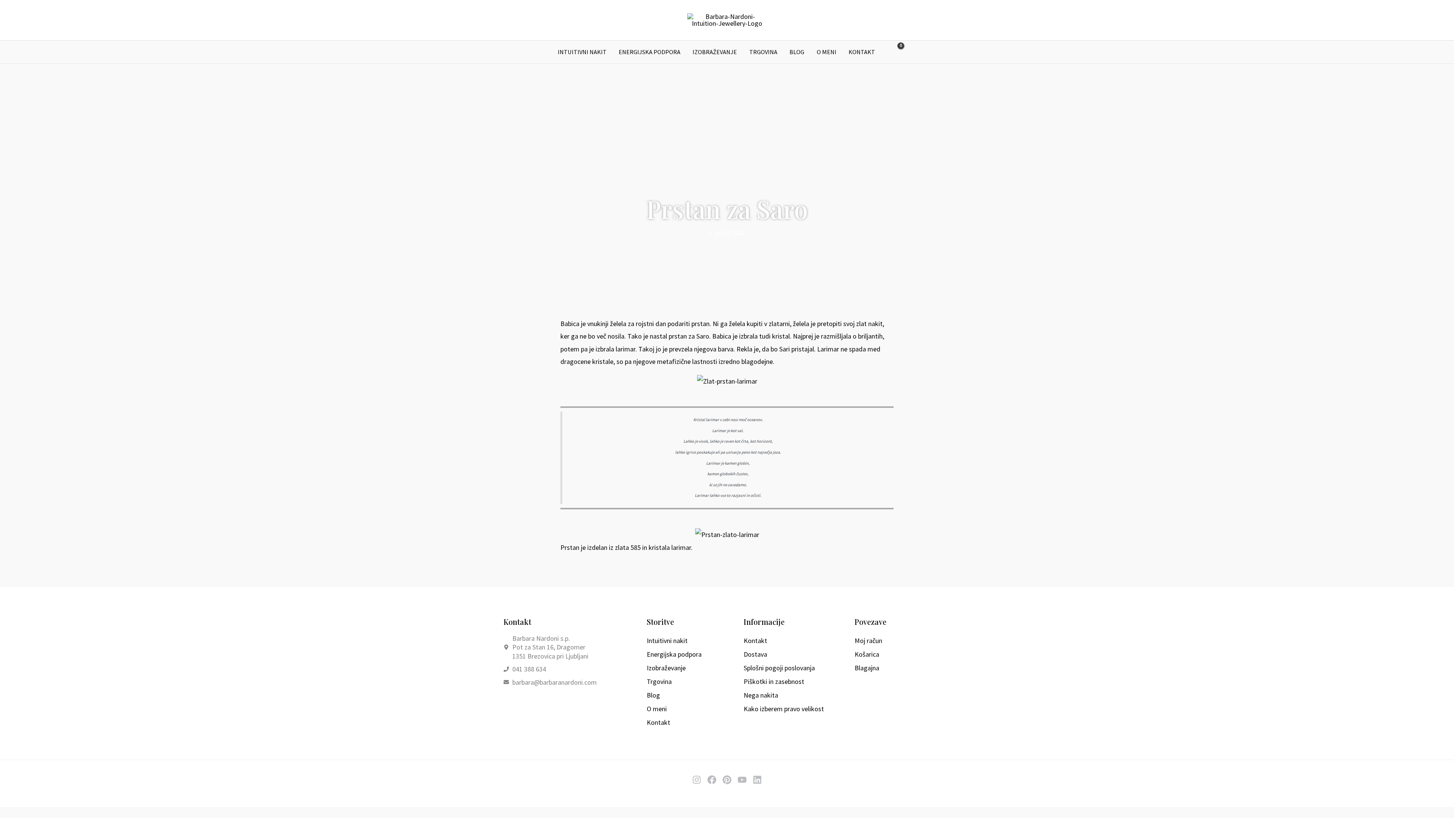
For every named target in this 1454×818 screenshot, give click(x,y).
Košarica (867, 654)
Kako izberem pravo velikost (784, 708)
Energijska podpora (649, 52)
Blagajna (867, 667)
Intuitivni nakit (582, 52)
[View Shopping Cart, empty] (895, 52)
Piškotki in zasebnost (774, 681)
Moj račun (868, 640)
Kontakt (862, 52)
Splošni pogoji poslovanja (779, 667)
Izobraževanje (715, 52)
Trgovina (763, 52)
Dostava (755, 654)
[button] (913, 52)
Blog (796, 52)
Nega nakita (761, 695)
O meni (826, 52)
